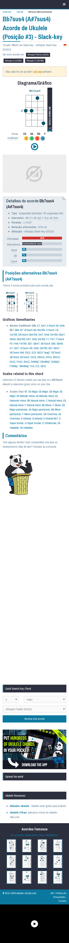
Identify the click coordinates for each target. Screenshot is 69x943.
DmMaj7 (35, 362)
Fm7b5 (23, 343)
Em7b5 (41, 339)
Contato (62, 901)
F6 (11, 343)
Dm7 (40, 334)
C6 (56, 330)
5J (46, 218)
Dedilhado (13, 138)
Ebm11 (56, 357)
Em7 (28, 339)
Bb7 (12, 330)
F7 (47, 339)
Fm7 (52, 339)
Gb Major (54, 391)
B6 (34, 330)
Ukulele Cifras (18, 812)
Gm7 (16, 348)
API (52, 893)
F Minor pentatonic (32, 414)
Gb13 (39, 352)
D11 (32, 366)
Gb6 (53, 343)
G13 (33, 352)
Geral (14, 250)
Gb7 (30, 343)
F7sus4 (60, 339)
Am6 (62, 325)
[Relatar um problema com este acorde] (65, 45)
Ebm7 (62, 334)
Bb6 (17, 330)
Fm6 (16, 343)
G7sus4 (24, 348)
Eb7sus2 (55, 352)
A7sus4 (51, 325)
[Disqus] (34, 545)
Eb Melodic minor (26, 396)
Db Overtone (50, 414)
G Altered (37, 418)
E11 (37, 366)
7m (55, 218)
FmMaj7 (14, 366)
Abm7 (56, 348)
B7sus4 (28, 330)
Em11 (12, 362)
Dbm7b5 (33, 334)
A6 (57, 325)
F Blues (57, 405)
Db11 (27, 352)
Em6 (34, 339)
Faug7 (47, 352)
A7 (38, 325)
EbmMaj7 (45, 362)
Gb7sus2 (14, 357)
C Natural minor (54, 400)
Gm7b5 (43, 348)
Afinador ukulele (19, 806)
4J (39, 218)
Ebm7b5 (21, 339)
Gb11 (43, 366)
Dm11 (49, 357)
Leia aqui (37, 72)
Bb (15, 256)
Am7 (43, 325)
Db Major (33, 391)
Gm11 (27, 362)
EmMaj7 (55, 362)
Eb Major (43, 391)
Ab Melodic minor (45, 396)
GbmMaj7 (24, 366)
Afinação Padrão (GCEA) (38, 54)
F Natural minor (33, 405)
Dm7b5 (54, 334)
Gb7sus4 (45, 343)
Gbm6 (60, 343)
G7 (11, 348)
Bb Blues (46, 405)
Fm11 (19, 362)
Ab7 (50, 348)
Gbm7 (36, 343)
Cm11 (33, 357)
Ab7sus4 (14, 352)
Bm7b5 (41, 330)
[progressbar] (42, 238)
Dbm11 (41, 357)
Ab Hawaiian (26, 428)
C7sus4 (50, 330)
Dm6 (46, 334)
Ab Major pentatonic (39, 409)
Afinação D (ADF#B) (35, 60)
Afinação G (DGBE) (13, 60)
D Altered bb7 (51, 418)
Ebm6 (13, 339)
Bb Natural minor (36, 400)
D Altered (26, 418)
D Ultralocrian (49, 423)
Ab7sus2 (24, 357)
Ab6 (22, 352)
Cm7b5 (13, 334)
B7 (21, 330)
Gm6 (36, 348)
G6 (30, 348)
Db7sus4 (22, 334)
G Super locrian (33, 423)
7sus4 (14, 261)
